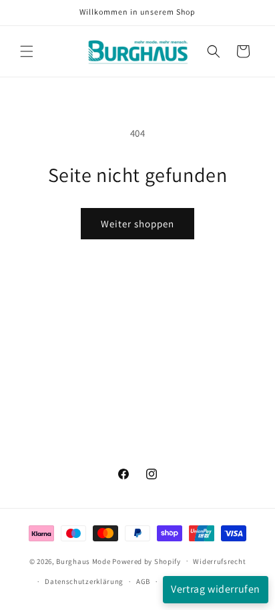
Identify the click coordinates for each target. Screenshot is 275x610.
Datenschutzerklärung (84, 581)
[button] (26, 51)
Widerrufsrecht (219, 561)
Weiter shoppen (137, 223)
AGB (143, 581)
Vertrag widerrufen (215, 589)
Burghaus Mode (83, 560)
